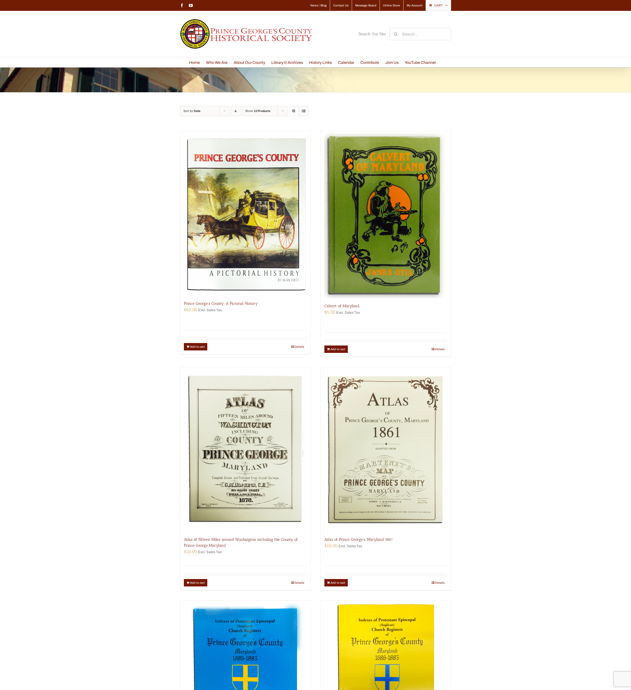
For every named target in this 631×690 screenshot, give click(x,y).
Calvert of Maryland (341, 306)
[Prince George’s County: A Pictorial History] (245, 213)
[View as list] (303, 111)
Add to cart (197, 346)
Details (299, 346)
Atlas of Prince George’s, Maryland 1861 (358, 539)
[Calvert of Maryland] (386, 214)
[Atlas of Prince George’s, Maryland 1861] (386, 449)
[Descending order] (235, 111)
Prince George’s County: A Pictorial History (221, 303)
